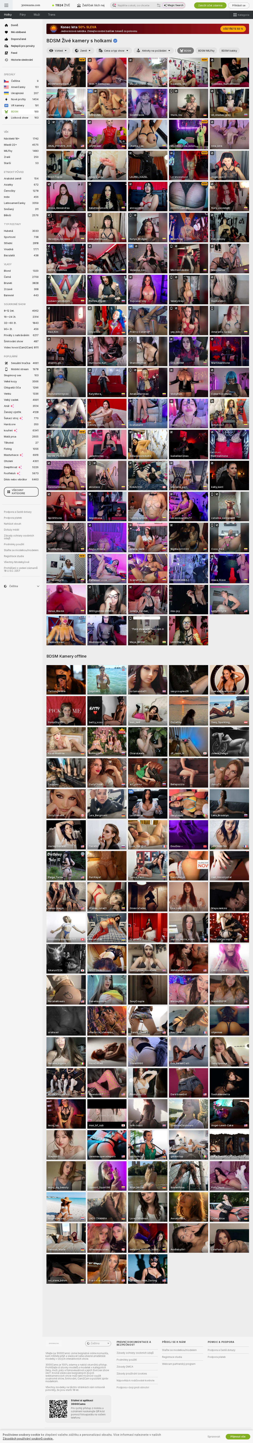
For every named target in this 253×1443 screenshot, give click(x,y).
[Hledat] (158, 5)
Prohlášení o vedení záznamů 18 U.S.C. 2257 (21, 569)
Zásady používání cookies (132, 1373)
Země (83, 50)
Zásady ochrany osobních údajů (19, 537)
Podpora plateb (13, 518)
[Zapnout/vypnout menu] (6, 5)
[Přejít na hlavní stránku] (31, 5)
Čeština (95, 1343)
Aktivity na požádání (154, 50)
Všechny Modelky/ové (16, 562)
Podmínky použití (14, 544)
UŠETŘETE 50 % (233, 28)
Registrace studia (14, 556)
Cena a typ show (114, 50)
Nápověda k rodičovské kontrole (135, 1380)
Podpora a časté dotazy (18, 512)
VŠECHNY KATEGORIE (18, 492)
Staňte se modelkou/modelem (21, 550)
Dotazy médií (11, 529)
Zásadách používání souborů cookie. (28, 1438)
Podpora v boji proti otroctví (133, 1387)
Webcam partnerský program (178, 1364)
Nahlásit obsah (12, 523)
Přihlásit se (238, 5)
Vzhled (59, 50)
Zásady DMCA (125, 1366)
